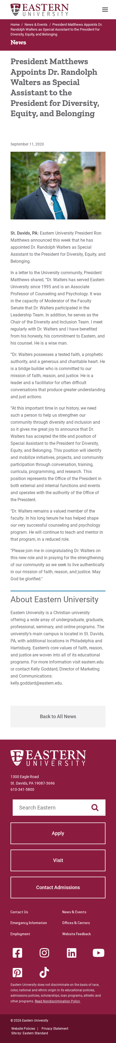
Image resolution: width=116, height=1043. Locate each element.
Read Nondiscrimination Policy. (57, 1001)
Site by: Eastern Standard (29, 1033)
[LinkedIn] (71, 952)
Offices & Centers (76, 923)
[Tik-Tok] (44, 972)
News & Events (74, 912)
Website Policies (23, 1029)
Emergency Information (29, 923)
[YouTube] (98, 952)
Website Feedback (76, 934)
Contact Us (19, 912)
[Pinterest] (17, 972)
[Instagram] (44, 952)
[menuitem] (105, 9)
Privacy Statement (55, 1029)
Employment (20, 934)
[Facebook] (17, 952)
